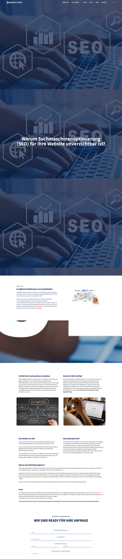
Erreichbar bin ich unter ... (61, 543)
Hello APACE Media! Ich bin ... (61, 530)
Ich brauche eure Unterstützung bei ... (61, 551)
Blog (91, 2)
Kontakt (104, 2)
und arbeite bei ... (61, 537)
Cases (85, 2)
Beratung (66, 2)
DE (112, 2)
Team (97, 2)
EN (115, 2)
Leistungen (75, 2)
